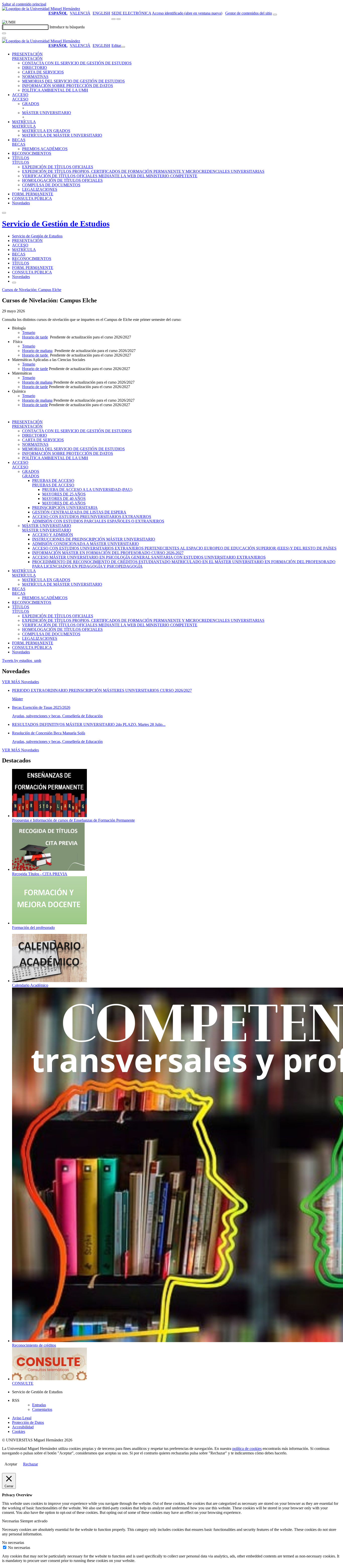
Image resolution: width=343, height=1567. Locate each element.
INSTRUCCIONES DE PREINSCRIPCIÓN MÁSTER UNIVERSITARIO (93, 539)
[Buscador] (275, 14)
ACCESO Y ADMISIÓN (52, 535)
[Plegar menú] (123, 47)
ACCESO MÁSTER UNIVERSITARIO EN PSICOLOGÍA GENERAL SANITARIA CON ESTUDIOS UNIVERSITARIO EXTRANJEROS (149, 557)
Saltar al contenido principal (24, 4)
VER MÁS (20, 682)
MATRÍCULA (24, 122)
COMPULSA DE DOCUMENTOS (51, 185)
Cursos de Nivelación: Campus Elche (31, 290)
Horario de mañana (37, 351)
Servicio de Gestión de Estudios (55, 223)
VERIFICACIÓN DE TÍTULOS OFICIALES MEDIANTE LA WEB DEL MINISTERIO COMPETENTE (109, 176)
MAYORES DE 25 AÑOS (64, 494)
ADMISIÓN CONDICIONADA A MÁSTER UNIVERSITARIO (85, 544)
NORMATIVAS (35, 76)
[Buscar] (4, 33)
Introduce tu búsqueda (67, 27)
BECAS (18, 140)
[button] (27, 58)
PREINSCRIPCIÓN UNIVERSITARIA (65, 507)
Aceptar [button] (11, 1464)
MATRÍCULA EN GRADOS (46, 131)
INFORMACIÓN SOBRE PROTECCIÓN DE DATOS (67, 85)
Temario (28, 332)
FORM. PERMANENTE (32, 194)
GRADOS (30, 104)
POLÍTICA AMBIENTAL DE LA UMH (55, 90)
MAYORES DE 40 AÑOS (64, 498)
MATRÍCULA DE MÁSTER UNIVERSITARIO (62, 135)
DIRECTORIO (34, 67)
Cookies (18, 1431)
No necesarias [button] (13, 1542)
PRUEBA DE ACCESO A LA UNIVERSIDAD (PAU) (87, 489)
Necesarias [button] (11, 1521)
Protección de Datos (28, 1422)
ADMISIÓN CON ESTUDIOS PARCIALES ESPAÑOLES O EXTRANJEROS (98, 521)
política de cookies (247, 1448)
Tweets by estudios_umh (21, 660)
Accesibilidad (23, 1427)
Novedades (21, 203)
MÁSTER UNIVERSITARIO (46, 113)
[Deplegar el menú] (14, 282)
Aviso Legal (21, 1418)
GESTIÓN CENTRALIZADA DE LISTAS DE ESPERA (79, 512)
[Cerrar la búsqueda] (4, 38)
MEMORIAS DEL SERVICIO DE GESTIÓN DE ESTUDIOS (73, 81)
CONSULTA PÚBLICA (32, 198)
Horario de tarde (35, 337)
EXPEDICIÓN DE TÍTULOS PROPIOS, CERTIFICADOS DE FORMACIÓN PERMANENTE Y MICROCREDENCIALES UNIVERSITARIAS (143, 171)
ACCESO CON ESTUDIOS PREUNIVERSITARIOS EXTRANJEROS (91, 516)
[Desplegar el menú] (119, 19)
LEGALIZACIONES (39, 189)
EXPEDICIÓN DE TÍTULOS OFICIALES (57, 167)
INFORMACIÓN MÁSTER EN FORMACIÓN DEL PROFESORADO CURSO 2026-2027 (108, 553)
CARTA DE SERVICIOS (43, 72)
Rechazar (30, 1464)
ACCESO (20, 95)
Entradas (39, 1405)
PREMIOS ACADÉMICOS (45, 149)
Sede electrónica (131, 13)
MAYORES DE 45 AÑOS (64, 503)
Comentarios (42, 1409)
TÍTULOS (20, 158)
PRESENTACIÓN (27, 54)
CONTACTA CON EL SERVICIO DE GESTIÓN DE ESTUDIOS (77, 63)
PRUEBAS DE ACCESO (53, 480)
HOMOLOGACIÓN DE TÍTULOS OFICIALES (62, 180)
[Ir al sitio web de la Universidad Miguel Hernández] (41, 9)
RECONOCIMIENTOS (31, 153)
